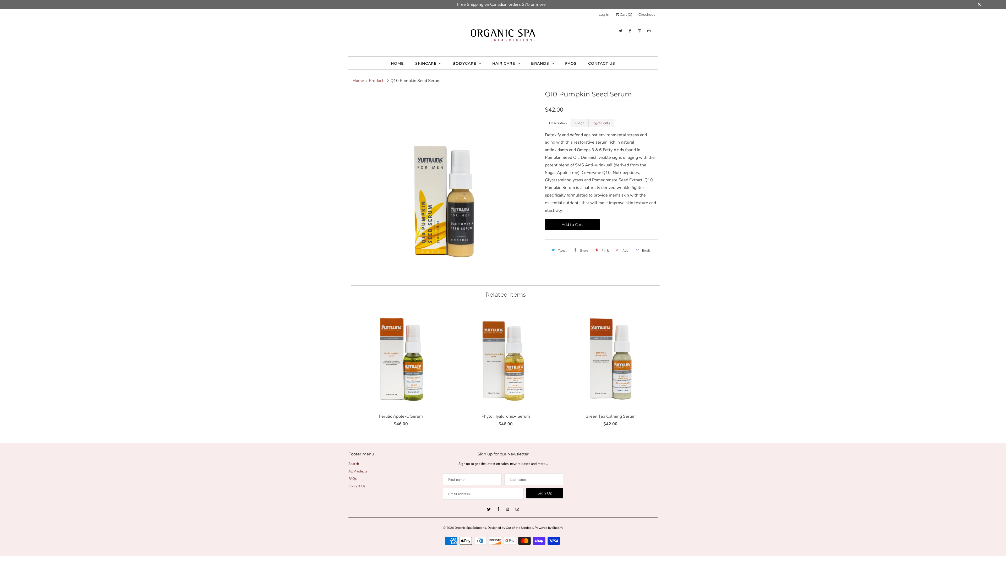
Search (353, 463)
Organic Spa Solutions (470, 528)
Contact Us (356, 486)
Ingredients (601, 123)
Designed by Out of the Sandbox (510, 528)
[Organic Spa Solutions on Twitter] (620, 31)
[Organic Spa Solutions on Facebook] (630, 31)
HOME (397, 63)
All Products (357, 471)
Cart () (625, 14)
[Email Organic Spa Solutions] (649, 31)
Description (558, 123)
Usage (579, 123)
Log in (604, 14)
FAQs (571, 63)
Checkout (646, 14)
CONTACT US (601, 63)
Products (377, 81)
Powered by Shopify (549, 528)
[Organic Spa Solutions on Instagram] (639, 31)
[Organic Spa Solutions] (503, 36)
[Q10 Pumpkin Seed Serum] (444, 185)
